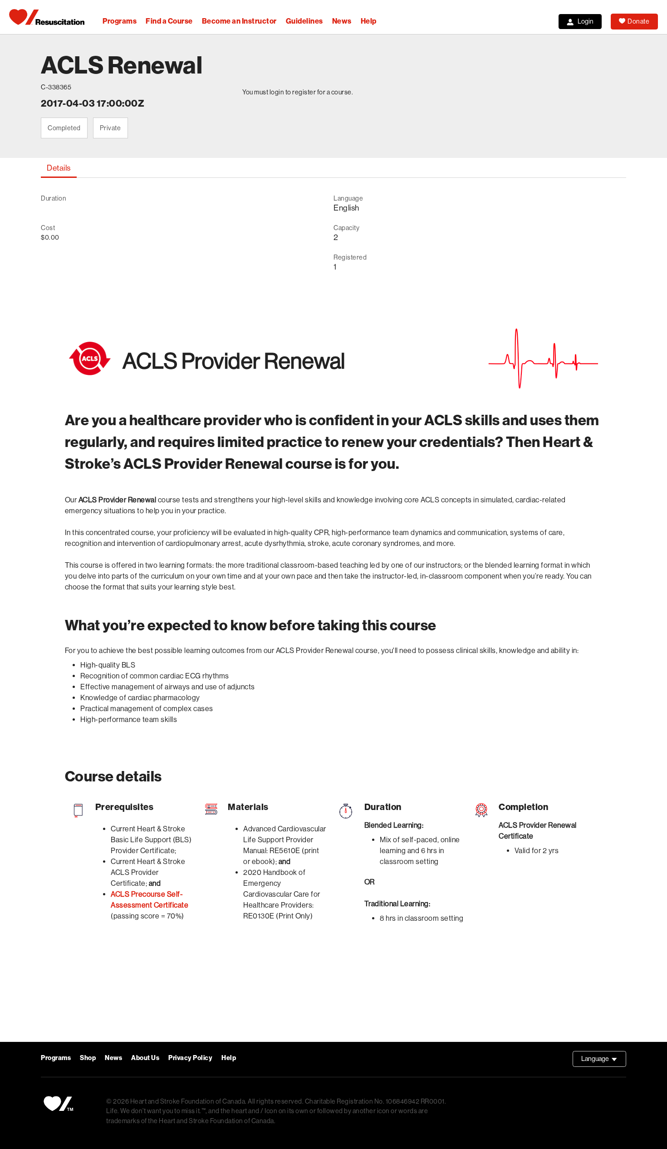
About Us (145, 1058)
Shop (88, 1058)
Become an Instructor (239, 21)
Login (585, 21)
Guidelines (304, 21)
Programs (120, 21)
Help (369, 21)
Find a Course (169, 21)
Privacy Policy (190, 1058)
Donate (638, 21)
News (342, 21)
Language (603, 1061)
